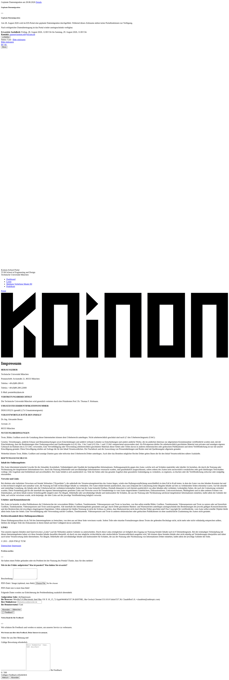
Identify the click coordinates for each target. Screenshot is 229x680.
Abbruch (5, 678)
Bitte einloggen (19, 39)
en (5, 44)
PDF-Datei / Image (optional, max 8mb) (17, 583)
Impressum (16, 546)
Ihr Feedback (56, 670)
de (2, 44)
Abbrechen (16, 610)
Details (39, 2)
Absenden (15, 678)
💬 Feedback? (7, 612)
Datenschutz (6, 546)
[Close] (2, 556)
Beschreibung (7, 578)
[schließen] (2, 13)
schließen (6, 37)
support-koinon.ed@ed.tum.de (22, 34)
